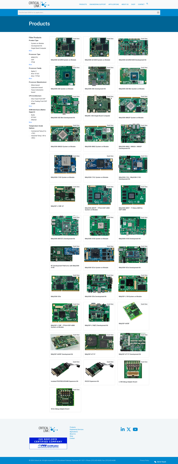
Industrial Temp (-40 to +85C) (38, 137)
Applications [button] (114, 4)
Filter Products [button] (35, 37)
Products (73, 427)
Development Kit (36, 46)
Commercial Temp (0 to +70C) (38, 132)
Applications (74, 432)
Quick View (76, 38)
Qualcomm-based (37, 87)
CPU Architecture (35, 96)
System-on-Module (37, 43)
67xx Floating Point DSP (39, 101)
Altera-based (35, 85)
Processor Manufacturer (38, 82)
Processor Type (34, 54)
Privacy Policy (144, 460)
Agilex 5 (33, 71)
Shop (133, 4)
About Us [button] (125, 4)
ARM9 (33, 104)
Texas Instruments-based (37, 91)
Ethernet (34, 120)
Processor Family (35, 68)
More (30, 50)
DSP (32, 60)
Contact (141, 4)
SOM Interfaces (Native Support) (37, 111)
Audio (33, 115)
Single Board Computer (38, 48)
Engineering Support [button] (98, 4)
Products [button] (83, 4)
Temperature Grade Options (36, 127)
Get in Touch (161, 462)
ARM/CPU (34, 57)
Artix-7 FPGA (35, 76)
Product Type (33, 40)
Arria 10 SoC (35, 74)
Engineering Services (76, 429)
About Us (73, 434)
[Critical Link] (39, 4)
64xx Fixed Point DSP (38, 99)
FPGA (33, 62)
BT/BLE (33, 117)
